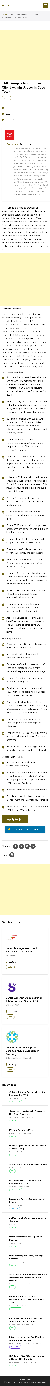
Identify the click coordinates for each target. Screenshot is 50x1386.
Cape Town (10, 114)
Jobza (5, 5)
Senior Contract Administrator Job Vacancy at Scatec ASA (24, 999)
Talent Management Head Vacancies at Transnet (21, 950)
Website (13, 144)
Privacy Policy (25, 1379)
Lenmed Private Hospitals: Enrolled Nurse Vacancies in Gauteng (22, 1051)
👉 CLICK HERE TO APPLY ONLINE (25, 829)
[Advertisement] (25, 55)
